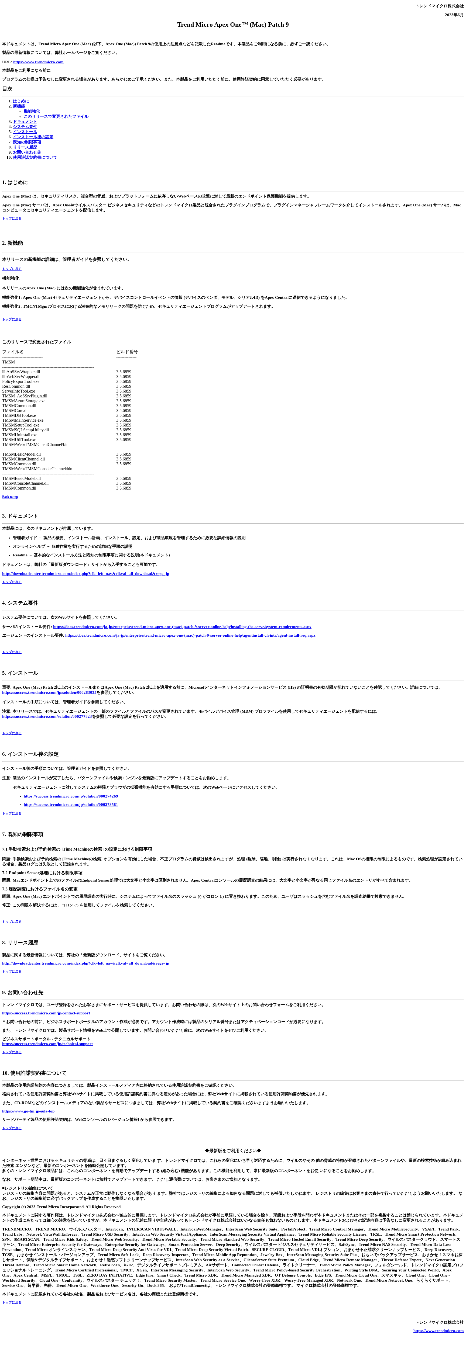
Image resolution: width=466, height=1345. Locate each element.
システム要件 (25, 126)
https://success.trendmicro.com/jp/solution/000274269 (71, 796)
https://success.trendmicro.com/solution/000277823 (47, 716)
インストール (25, 132)
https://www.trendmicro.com (38, 62)
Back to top (10, 497)
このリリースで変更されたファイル (56, 116)
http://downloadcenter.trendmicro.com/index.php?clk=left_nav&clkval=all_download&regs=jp (85, 573)
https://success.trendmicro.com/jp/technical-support (47, 1044)
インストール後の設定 (33, 137)
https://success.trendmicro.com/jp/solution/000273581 (71, 804)
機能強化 (32, 111)
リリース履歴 (25, 147)
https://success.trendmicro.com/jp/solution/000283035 (49, 692)
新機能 (19, 106)
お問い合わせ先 (27, 152)
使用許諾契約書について (35, 157)
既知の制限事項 (27, 142)
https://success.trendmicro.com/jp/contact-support (46, 1013)
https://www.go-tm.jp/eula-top (28, 1111)
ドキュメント (25, 121)
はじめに (21, 101)
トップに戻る (12, 218)
